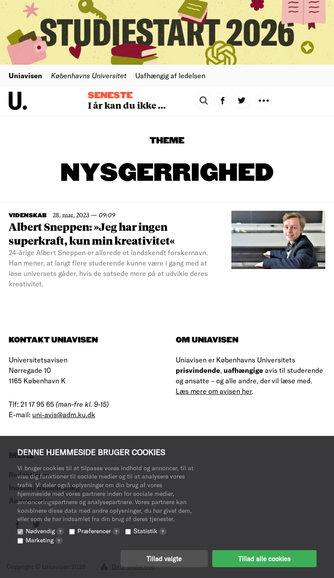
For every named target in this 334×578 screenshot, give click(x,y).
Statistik (149, 531)
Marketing (43, 540)
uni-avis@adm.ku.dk (63, 414)
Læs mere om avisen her (214, 391)
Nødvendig (43, 531)
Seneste (110, 95)
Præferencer (97, 531)
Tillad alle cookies (264, 558)
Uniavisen (25, 75)
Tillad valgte (164, 558)
